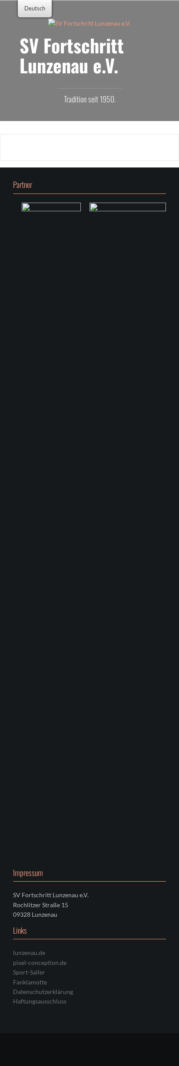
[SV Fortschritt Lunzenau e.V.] (89, 22)
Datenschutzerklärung (43, 991)
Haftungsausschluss (39, 1001)
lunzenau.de (29, 952)
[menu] (35, 8)
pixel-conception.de (39, 962)
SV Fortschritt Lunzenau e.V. (72, 55)
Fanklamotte (30, 982)
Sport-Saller (29, 972)
